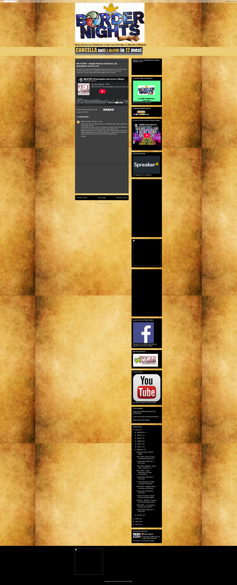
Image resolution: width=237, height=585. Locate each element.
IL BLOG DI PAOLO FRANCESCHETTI (146, 417)
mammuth (118, 581)
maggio (139, 441)
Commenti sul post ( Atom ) (104, 203)
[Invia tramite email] (104, 110)
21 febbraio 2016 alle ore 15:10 (93, 121)
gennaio (140, 515)
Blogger (130, 581)
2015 (137, 519)
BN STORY (85, 112)
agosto (139, 435)
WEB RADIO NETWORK (141, 420)
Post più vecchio (121, 197)
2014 (137, 521)
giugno (139, 438)
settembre (140, 432)
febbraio (140, 449)
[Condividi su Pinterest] (113, 110)
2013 (137, 524)
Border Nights (148, 534)
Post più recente (82, 197)
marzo (139, 447)
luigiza (83, 121)
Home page (102, 197)
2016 (137, 430)
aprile (139, 444)
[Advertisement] (102, 179)
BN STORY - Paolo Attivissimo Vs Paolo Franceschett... (144, 472)
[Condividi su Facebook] (111, 110)
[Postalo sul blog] (106, 110)
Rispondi (83, 136)
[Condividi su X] (108, 110)
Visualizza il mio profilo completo (144, 541)
